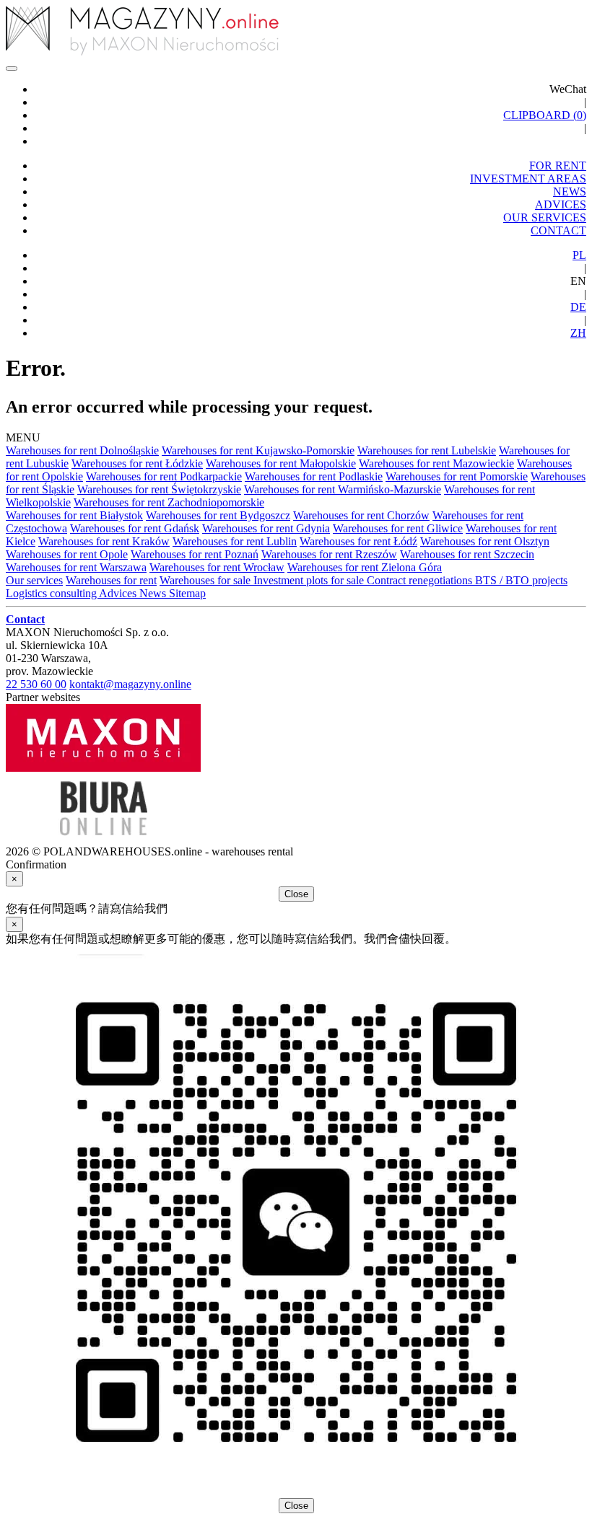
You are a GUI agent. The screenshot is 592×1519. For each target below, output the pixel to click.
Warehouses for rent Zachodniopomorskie (169, 502)
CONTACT (558, 230)
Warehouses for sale (206, 580)
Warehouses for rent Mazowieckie (436, 463)
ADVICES (560, 204)
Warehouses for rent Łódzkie (137, 463)
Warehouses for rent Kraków (104, 541)
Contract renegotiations (421, 580)
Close (296, 894)
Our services (34, 580)
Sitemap (187, 593)
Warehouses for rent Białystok (74, 515)
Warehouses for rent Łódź (358, 541)
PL (579, 255)
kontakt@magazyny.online (130, 684)
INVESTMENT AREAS (528, 178)
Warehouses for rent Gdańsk (134, 528)
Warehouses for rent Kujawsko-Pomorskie (258, 450)
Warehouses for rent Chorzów (361, 515)
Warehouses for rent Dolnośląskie (82, 450)
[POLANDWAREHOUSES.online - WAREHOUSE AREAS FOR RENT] (296, 32)
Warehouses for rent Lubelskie (426, 450)
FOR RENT (557, 165)
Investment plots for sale (310, 580)
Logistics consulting (52, 593)
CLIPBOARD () (544, 115)
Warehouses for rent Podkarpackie (164, 476)
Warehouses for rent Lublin (235, 541)
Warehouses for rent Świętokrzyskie (159, 489)
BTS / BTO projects (521, 580)
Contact (25, 619)
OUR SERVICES (544, 217)
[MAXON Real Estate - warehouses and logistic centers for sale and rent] (103, 768)
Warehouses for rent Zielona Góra (364, 567)
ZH (578, 333)
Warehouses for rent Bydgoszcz (218, 515)
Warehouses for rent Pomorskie (457, 476)
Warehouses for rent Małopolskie (281, 463)
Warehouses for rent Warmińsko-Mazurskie (342, 489)
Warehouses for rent (111, 580)
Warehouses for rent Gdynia (266, 528)
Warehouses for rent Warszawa (76, 567)
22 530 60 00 (36, 684)
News (154, 593)
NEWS (569, 191)
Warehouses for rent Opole (67, 554)
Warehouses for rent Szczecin (467, 554)
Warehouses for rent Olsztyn (484, 541)
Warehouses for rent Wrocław (216, 567)
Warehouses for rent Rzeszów (329, 554)
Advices (119, 593)
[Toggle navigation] (11, 68)
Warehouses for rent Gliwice (398, 528)
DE (578, 307)
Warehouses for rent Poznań (194, 554)
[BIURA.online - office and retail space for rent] (103, 838)
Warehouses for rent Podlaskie (314, 476)
